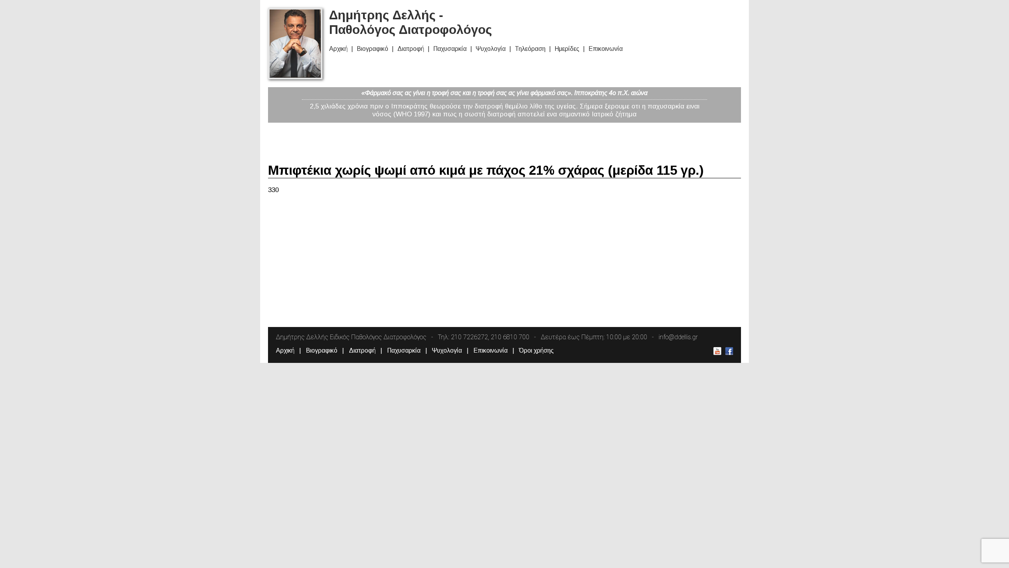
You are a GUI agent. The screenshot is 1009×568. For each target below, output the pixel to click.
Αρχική (338, 48)
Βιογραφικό (372, 48)
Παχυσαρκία (450, 48)
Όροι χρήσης (536, 350)
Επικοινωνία (605, 48)
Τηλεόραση (530, 48)
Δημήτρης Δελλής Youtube (717, 351)
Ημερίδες (567, 48)
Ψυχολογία (491, 48)
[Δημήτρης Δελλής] (295, 77)
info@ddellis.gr (678, 337)
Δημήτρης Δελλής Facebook (729, 351)
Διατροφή (410, 48)
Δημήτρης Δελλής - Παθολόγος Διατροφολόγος (410, 22)
